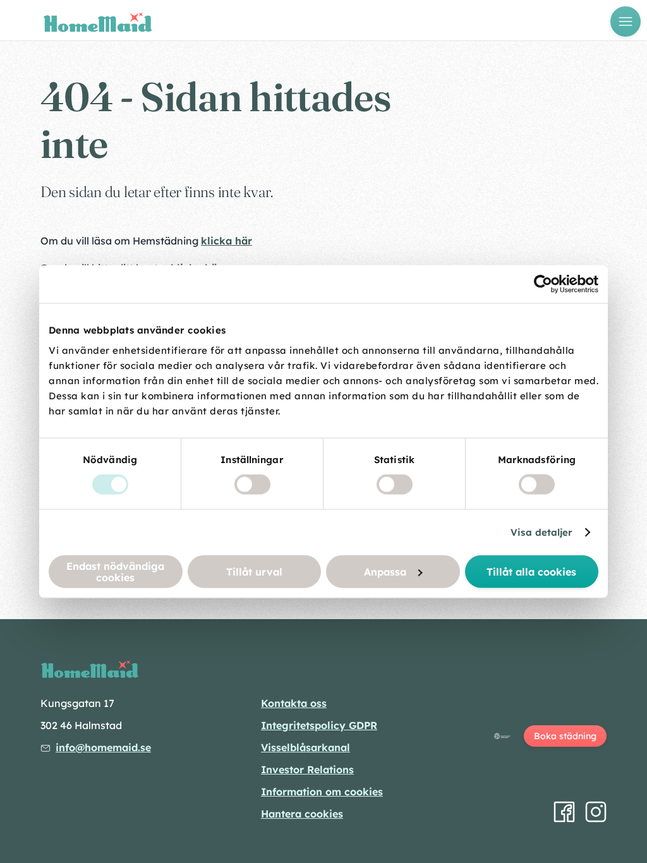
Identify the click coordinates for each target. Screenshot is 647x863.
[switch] (252, 484)
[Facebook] (564, 812)
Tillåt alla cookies (531, 571)
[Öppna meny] (625, 21)
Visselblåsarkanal (305, 747)
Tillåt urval (254, 571)
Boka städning (565, 736)
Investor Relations (307, 769)
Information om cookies (322, 791)
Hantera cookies (302, 813)
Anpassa (385, 571)
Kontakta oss (294, 703)
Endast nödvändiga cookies (115, 571)
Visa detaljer (541, 532)
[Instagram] (596, 812)
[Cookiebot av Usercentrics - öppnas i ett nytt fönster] (543, 284)
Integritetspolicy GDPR (319, 725)
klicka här (226, 240)
